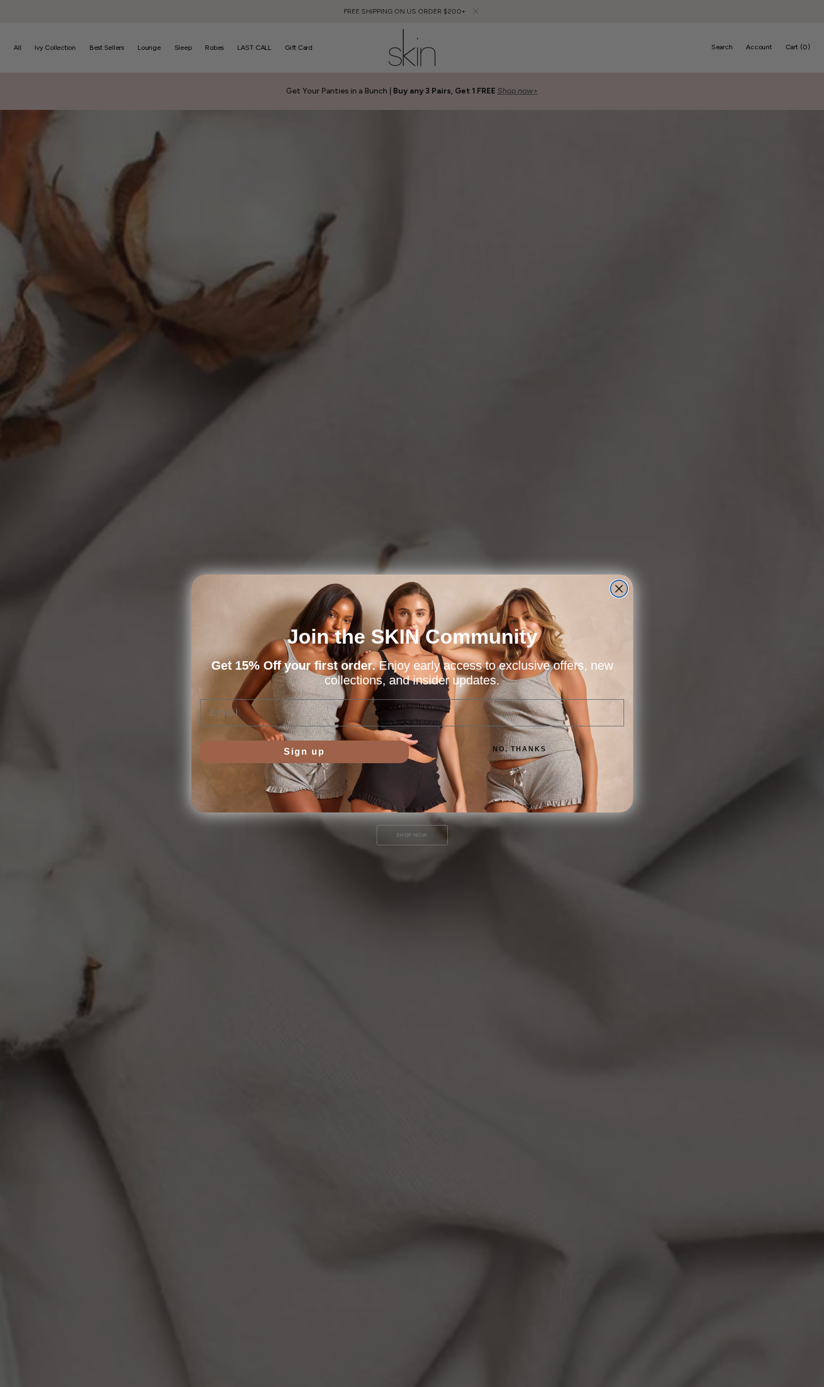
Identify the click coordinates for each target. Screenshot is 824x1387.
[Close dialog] (618, 588)
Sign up (304, 751)
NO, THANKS (520, 749)
